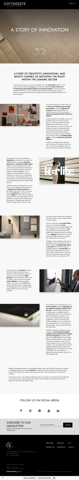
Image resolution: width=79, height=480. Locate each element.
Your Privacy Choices (44, 478)
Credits (71, 471)
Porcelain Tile (50, 447)
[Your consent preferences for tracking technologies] (2, 477)
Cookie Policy (44, 471)
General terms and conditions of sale (55, 471)
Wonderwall (25, 281)
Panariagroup (32, 87)
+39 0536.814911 (13, 453)
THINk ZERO (49, 348)
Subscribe (68, 425)
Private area (49, 443)
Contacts (71, 447)
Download (60, 443)
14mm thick (10, 160)
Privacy (39, 471)
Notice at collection (30, 478)
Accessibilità (66, 471)
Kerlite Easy (66, 306)
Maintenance (61, 447)
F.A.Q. (69, 443)
